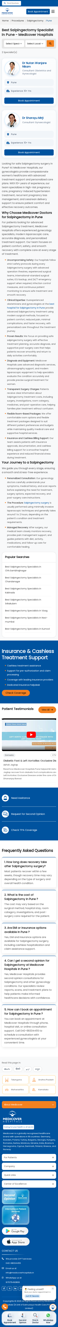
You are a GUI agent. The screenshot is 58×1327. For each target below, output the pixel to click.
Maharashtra (17, 1089)
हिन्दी (18, 1069)
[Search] (50, 43)
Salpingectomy (35, 20)
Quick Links (10, 1175)
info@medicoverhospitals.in (20, 1272)
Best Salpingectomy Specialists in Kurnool (27, 628)
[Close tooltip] (52, 1288)
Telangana (16, 1079)
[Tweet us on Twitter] (9, 1288)
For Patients (10, 1157)
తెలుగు (7, 1069)
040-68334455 (13, 1263)
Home (5, 20)
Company (9, 1166)
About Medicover (13, 1104)
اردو (27, 1069)
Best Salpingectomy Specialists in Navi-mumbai (26, 619)
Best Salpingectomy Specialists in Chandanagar (23, 579)
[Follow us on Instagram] (21, 1288)
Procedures (18, 20)
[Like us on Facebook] (4, 1288)
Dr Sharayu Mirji (32, 118)
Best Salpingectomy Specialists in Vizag (26, 610)
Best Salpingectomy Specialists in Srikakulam (23, 601)
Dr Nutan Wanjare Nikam (34, 64)
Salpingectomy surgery (36, 502)
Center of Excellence (15, 1183)
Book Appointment (38, 11)
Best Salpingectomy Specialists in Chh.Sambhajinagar (23, 568)
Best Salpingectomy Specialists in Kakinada (23, 590)
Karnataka (43, 1089)
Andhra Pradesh (46, 1079)
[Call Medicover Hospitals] (5, 1307)
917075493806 (13, 1282)
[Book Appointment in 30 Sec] (52, 1307)
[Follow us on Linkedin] (15, 1288)
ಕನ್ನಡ (37, 1069)
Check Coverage (16, 693)
